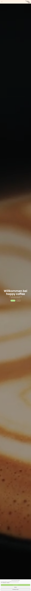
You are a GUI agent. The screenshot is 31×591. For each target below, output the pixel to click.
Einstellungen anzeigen (15, 589)
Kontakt (18, 300)
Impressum (8, 582)
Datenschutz (4, 582)
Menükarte (13, 300)
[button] (2, 2)
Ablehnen (15, 587)
